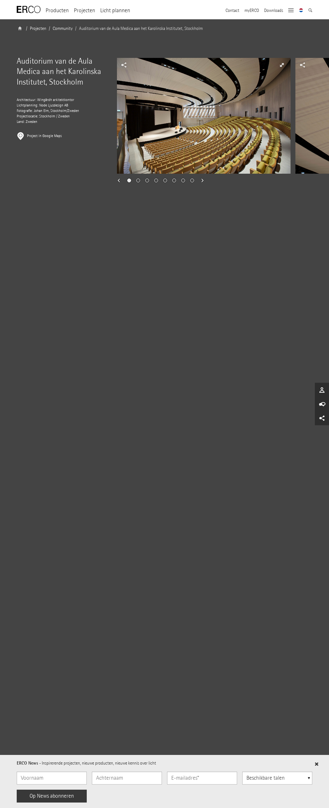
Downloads (273, 10)
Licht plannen (115, 10)
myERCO (252, 10)
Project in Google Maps (44, 135)
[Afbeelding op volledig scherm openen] (282, 65)
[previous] (121, 180)
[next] (200, 180)
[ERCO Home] (28, 10)
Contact (232, 10)
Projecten (84, 10)
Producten (57, 10)
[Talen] (301, 11)
